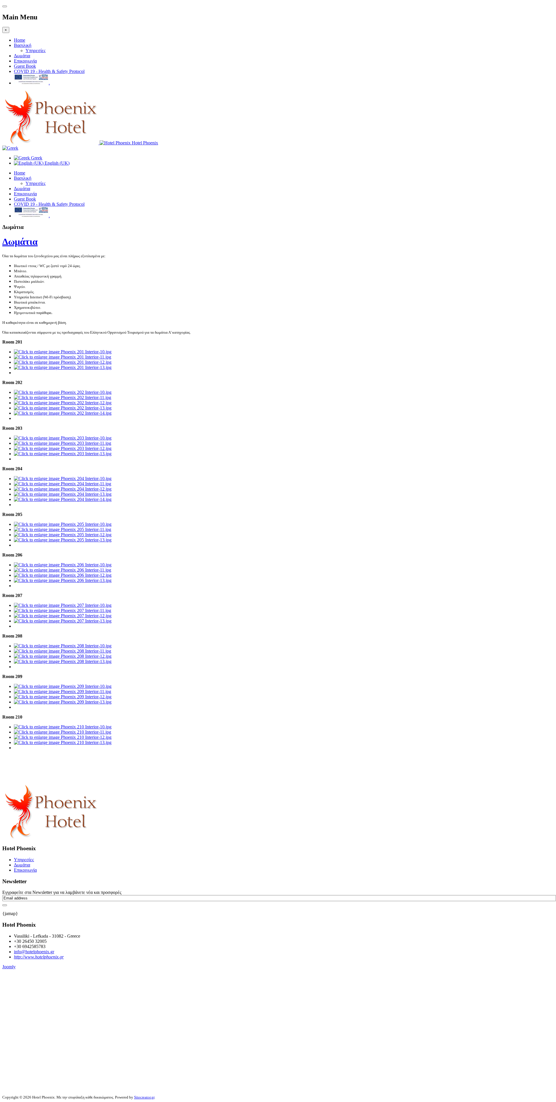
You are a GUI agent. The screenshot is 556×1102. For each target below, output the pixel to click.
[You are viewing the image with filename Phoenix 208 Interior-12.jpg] (62, 656)
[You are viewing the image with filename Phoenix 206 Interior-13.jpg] (62, 580)
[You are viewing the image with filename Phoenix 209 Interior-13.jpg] (62, 701)
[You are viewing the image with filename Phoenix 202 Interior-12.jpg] (62, 402)
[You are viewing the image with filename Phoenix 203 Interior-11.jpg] (62, 443)
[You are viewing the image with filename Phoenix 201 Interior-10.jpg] (62, 351)
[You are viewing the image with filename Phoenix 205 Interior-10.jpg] (62, 524)
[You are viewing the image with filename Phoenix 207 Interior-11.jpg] (62, 610)
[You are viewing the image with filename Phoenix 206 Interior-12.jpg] (62, 575)
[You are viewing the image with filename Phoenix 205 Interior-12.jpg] (62, 534)
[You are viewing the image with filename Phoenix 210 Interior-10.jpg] (62, 726)
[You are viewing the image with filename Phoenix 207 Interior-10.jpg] (62, 605)
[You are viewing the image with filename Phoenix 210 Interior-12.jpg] (62, 737)
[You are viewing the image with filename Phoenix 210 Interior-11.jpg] (62, 732)
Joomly (9, 966)
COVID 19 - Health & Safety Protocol (49, 71)
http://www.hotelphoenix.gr (39, 956)
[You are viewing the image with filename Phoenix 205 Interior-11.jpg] (62, 529)
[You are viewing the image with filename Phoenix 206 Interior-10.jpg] (62, 564)
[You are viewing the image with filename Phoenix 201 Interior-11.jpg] (62, 357)
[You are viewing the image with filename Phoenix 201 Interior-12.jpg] (62, 362)
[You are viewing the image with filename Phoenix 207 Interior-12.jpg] (62, 615)
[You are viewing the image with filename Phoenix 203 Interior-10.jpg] (62, 438)
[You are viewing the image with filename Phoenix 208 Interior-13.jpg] (62, 661)
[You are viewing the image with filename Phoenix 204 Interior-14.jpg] (62, 499)
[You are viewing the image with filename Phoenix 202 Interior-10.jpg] (62, 392)
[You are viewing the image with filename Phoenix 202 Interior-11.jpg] (62, 397)
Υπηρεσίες (35, 50)
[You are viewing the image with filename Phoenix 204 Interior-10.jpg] (62, 478)
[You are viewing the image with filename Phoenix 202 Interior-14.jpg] (62, 413)
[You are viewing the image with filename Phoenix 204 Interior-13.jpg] (62, 494)
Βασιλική (22, 45)
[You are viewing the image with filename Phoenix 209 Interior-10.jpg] (62, 686)
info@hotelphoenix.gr (34, 951)
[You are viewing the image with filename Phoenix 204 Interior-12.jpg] (62, 488)
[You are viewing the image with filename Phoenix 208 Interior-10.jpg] (62, 645)
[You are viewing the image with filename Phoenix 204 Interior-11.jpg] (62, 483)
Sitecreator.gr (144, 1097)
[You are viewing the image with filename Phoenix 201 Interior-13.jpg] (62, 367)
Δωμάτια (22, 55)
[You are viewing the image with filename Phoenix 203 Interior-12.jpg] (62, 448)
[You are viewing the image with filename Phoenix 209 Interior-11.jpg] (62, 691)
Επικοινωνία (25, 60)
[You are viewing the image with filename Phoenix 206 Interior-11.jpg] (62, 569)
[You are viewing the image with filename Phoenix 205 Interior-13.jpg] (62, 539)
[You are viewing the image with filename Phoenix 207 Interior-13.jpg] (62, 620)
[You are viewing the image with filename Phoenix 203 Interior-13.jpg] (62, 453)
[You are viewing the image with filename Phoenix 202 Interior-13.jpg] (62, 407)
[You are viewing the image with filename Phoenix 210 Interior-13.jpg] (62, 742)
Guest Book (25, 66)
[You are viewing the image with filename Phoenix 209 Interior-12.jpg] (62, 696)
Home (19, 40)
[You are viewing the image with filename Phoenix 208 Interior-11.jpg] (62, 651)
